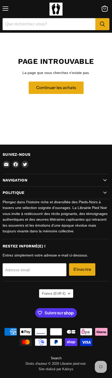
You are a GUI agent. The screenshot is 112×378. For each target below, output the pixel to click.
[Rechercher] (102, 24)
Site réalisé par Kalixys (56, 369)
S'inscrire (82, 269)
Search (56, 358)
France (53, 293)
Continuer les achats (56, 87)
